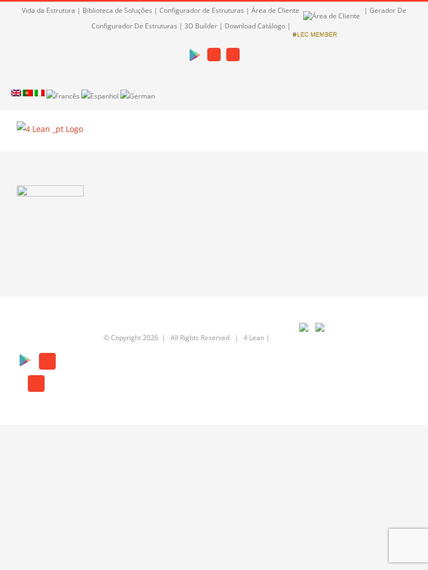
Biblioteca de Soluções (117, 10)
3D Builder (200, 26)
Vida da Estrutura (48, 10)
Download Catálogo (255, 26)
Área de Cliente (276, 10)
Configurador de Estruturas (201, 10)
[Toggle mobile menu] (406, 134)
